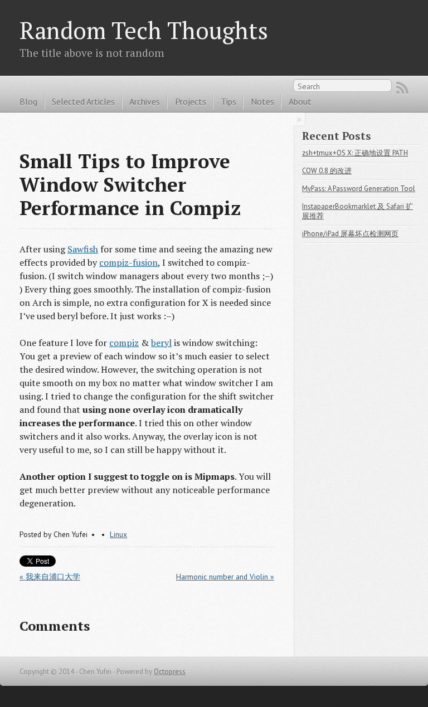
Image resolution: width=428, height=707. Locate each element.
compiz (124, 343)
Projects (190, 101)
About (300, 101)
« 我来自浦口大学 (50, 577)
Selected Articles (83, 101)
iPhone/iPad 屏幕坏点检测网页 (350, 233)
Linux (118, 534)
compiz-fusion (128, 262)
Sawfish (82, 249)
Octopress (170, 671)
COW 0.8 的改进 (327, 170)
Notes (262, 101)
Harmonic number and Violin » (225, 577)
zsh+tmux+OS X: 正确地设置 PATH (355, 153)
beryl (161, 343)
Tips (228, 101)
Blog (28, 101)
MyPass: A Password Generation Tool (358, 188)
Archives (144, 101)
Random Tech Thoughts (144, 30)
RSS (402, 88)
